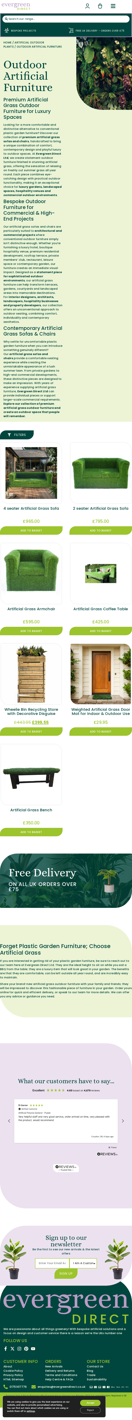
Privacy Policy (13, 1375)
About (7, 1366)
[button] (9, 1121)
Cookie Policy (13, 1371)
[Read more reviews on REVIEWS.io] (107, 1154)
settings (31, 1411)
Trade (91, 1375)
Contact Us (95, 1366)
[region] (66, 1121)
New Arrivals (54, 1366)
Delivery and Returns (60, 1371)
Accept (90, 1402)
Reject (90, 1410)
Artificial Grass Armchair (31, 609)
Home (7, 42)
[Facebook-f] (5, 1349)
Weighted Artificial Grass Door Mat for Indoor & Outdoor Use (100, 711)
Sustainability (97, 1379)
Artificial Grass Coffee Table (100, 609)
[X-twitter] (12, 1349)
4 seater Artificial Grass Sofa (31, 508)
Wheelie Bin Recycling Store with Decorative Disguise (31, 711)
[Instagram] (19, 1349)
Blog (90, 1371)
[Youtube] (33, 1349)
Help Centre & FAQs (59, 1379)
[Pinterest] (26, 1349)
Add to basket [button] (31, 530)
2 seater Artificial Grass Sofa (101, 508)
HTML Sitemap (13, 1379)
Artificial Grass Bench (31, 810)
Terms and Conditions (61, 1375)
